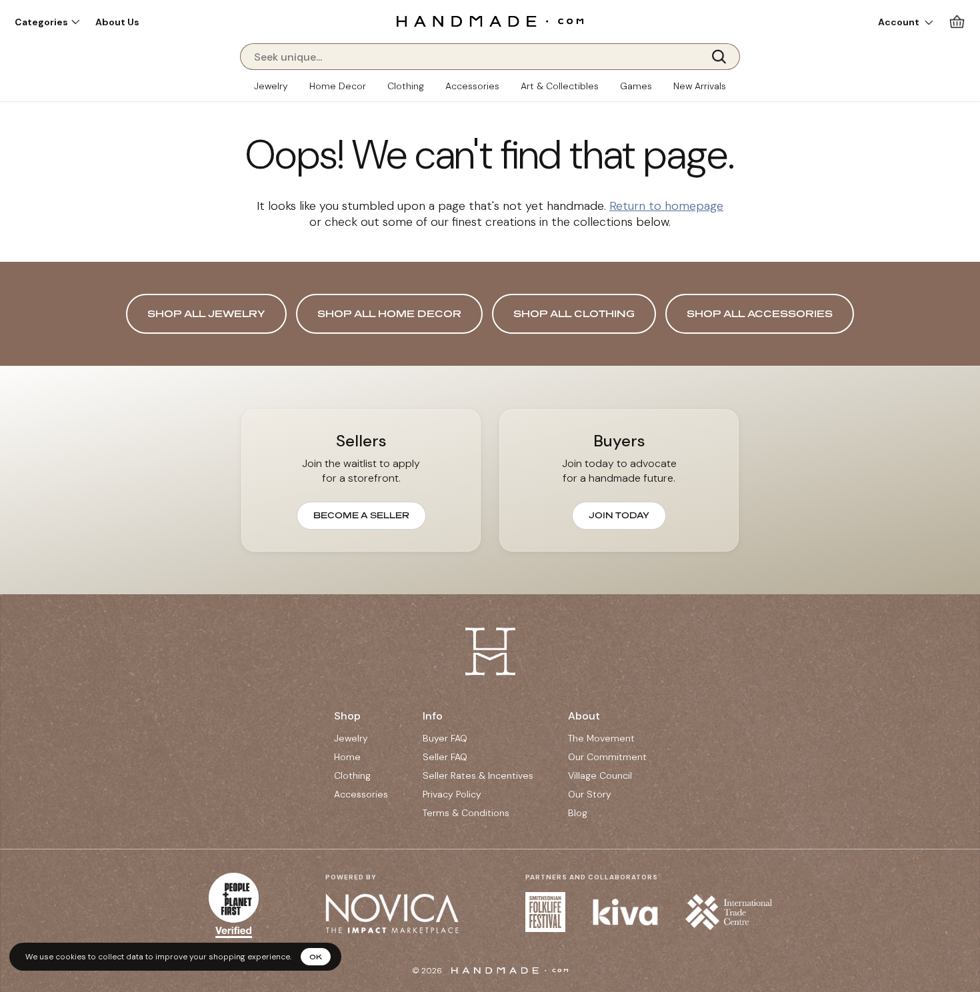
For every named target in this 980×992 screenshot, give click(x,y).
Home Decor (337, 86)
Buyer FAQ (445, 738)
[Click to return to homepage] (490, 21)
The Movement (601, 738)
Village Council (600, 775)
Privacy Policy (452, 794)
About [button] (584, 716)
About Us (117, 22)
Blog (577, 813)
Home (347, 757)
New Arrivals (699, 86)
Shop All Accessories (760, 313)
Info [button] (433, 716)
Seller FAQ (445, 757)
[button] (47, 22)
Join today (619, 515)
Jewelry (271, 86)
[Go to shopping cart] (957, 21)
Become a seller (361, 515)
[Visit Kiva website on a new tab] (625, 912)
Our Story (589, 794)
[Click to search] (723, 56)
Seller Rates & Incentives (478, 775)
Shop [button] (347, 716)
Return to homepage (666, 206)
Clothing (405, 86)
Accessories (472, 86)
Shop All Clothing (574, 313)
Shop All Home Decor (389, 313)
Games (636, 86)
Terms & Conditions (466, 813)
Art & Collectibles (560, 86)
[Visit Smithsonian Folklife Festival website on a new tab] (545, 912)
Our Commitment (607, 757)
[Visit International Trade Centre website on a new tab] (728, 912)
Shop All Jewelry (206, 313)
